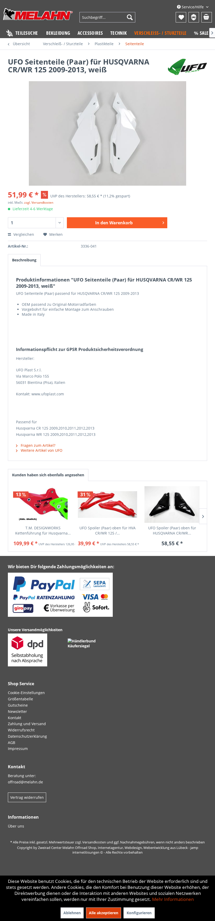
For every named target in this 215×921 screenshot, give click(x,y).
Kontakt (14, 717)
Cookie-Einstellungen (26, 692)
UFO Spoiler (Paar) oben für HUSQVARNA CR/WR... (172, 530)
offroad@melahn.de (25, 781)
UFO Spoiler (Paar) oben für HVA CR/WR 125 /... (107, 530)
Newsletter (17, 711)
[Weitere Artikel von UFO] (187, 67)
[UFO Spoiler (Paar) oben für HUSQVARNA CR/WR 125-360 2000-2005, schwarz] (172, 504)
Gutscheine (18, 705)
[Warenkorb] (206, 17)
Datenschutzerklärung (27, 736)
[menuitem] (107, 17)
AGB (11, 742)
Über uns (16, 826)
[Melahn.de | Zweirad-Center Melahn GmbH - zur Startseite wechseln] (38, 18)
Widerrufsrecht (21, 730)
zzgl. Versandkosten (38, 202)
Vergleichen (23, 234)
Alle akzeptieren (103, 912)
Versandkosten (94, 842)
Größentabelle (20, 698)
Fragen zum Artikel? (37, 445)
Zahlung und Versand (27, 723)
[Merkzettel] (181, 17)
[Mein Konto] (194, 17)
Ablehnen (72, 912)
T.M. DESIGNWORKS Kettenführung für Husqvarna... (43, 530)
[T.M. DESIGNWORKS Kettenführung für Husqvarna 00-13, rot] (43, 504)
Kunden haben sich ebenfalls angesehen (48, 474)
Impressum (18, 748)
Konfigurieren (139, 912)
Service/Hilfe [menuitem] (193, 6)
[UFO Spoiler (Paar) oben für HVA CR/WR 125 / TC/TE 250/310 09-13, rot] (107, 504)
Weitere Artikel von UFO (41, 450)
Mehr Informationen (173, 899)
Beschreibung (24, 259)
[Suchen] (129, 17)
